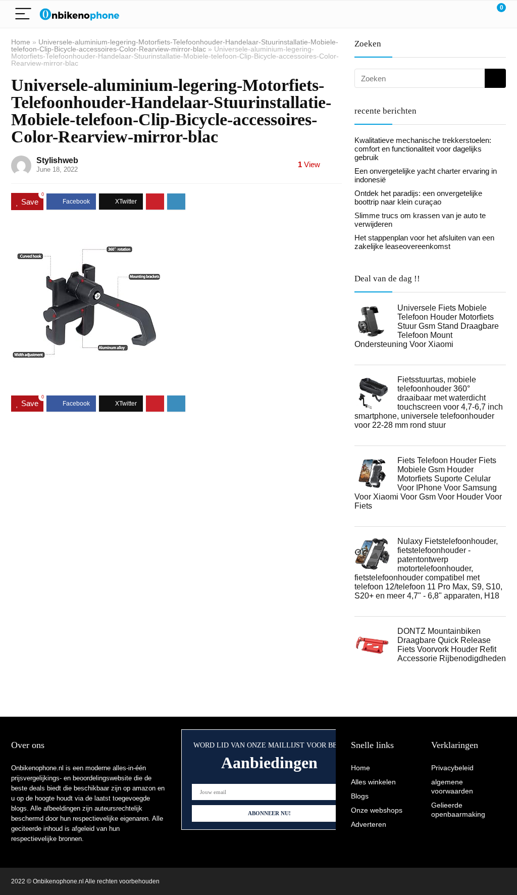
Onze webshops (376, 810)
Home (20, 42)
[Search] (453, 14)
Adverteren (368, 824)
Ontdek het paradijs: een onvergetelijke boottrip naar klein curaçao (418, 197)
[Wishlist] (474, 14)
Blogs (360, 796)
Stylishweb (57, 160)
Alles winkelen (373, 782)
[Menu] (23, 14)
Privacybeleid (452, 768)
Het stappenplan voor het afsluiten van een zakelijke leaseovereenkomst (424, 242)
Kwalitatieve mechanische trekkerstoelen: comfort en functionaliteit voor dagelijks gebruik (422, 149)
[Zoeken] (495, 78)
